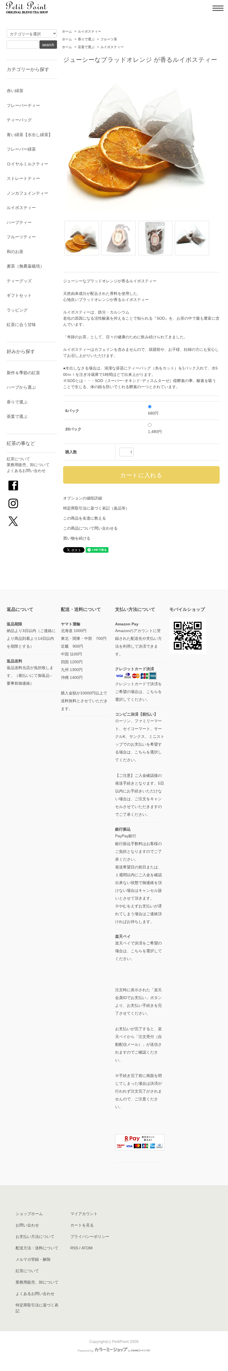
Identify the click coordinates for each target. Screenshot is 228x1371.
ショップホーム (29, 1213)
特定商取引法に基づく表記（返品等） (96, 508)
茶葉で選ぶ (86, 47)
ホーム (67, 31)
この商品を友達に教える (84, 518)
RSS (74, 1248)
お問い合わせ (27, 1225)
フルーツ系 (108, 39)
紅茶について (18, 459)
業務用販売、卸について (28, 464)
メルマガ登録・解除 (33, 1259)
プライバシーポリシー (89, 1236)
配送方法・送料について (37, 1248)
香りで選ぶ (86, 39)
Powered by (86, 1350)
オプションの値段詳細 (82, 498)
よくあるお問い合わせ (26, 470)
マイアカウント (84, 1213)
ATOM (87, 1248)
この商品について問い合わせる (90, 528)
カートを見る (82, 1225)
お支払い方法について (35, 1236)
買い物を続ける (76, 538)
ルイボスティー (89, 31)
